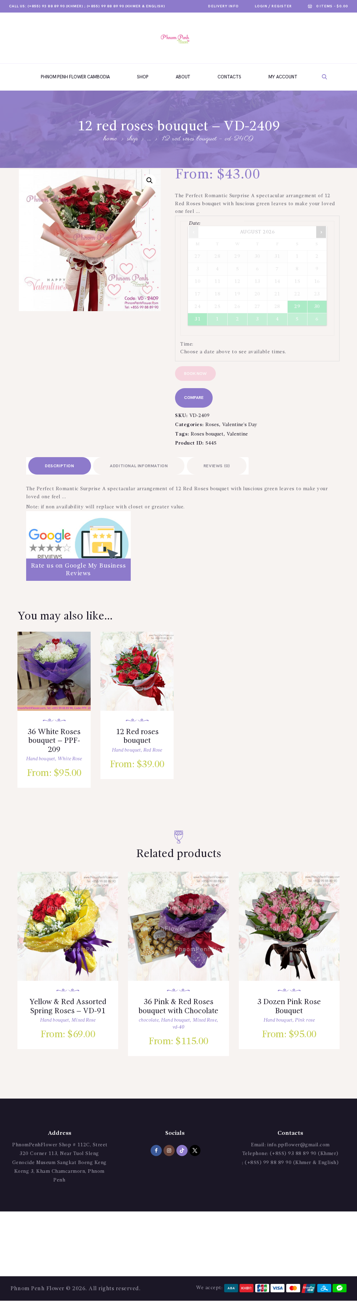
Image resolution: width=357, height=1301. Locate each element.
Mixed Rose (83, 1020)
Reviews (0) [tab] (217, 466)
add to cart (60, 698)
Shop (132, 139)
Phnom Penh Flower (37, 1289)
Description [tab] (59, 466)
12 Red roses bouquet (137, 736)
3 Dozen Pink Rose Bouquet (289, 1006)
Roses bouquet (207, 434)
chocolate (149, 1020)
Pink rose (305, 1020)
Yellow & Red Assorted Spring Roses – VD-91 (67, 1006)
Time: (186, 344)
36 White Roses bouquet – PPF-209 (54, 740)
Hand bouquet (40, 758)
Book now (195, 373)
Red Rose (152, 750)
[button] (149, 180)
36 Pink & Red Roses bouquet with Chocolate (178, 1006)
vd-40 (179, 1027)
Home (110, 139)
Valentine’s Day (239, 424)
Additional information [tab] (139, 466)
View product (59, 679)
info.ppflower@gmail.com (298, 1144)
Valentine (237, 434)
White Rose (70, 758)
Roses (212, 424)
